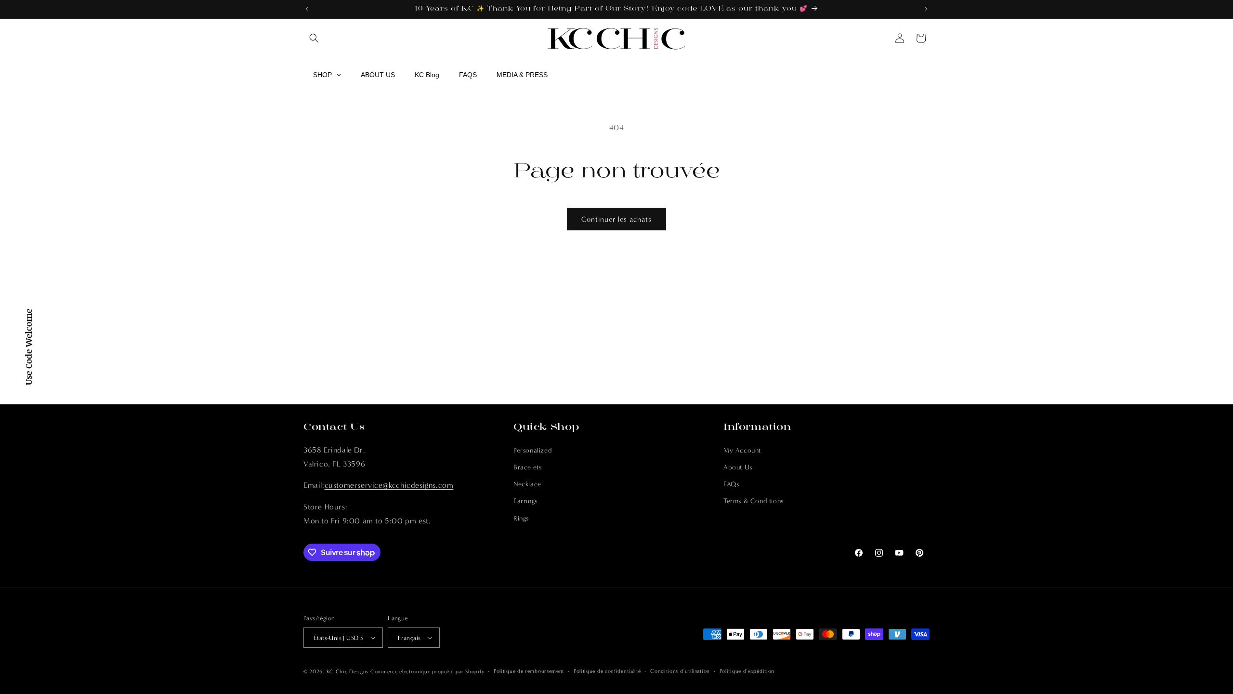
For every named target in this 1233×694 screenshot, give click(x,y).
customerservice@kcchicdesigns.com (389, 485)
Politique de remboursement (529, 671)
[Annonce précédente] (306, 9)
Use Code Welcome (28, 347)
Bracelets (527, 467)
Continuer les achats (616, 219)
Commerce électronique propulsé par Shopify (427, 671)
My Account (742, 450)
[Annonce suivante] (926, 9)
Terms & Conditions (753, 501)
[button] (314, 38)
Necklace (527, 484)
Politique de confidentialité (607, 671)
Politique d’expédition (747, 671)
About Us (737, 467)
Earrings (525, 501)
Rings (521, 518)
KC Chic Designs (348, 671)
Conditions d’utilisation (680, 671)
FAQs (731, 484)
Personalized (532, 450)
